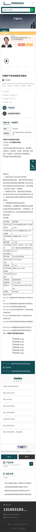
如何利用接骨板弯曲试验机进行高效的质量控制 (19, 494)
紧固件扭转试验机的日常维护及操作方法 (17, 490)
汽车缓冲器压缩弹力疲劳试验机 (20, 371)
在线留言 (14, 122)
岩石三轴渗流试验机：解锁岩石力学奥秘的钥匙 (19, 483)
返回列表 (8, 367)
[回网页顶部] (33, 161)
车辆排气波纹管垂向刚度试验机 (20, 363)
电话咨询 (33, 168)
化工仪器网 (21, 528)
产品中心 (4, 31)
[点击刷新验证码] (22, 447)
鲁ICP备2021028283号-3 (20, 524)
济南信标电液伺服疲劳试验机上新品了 (16, 487)
